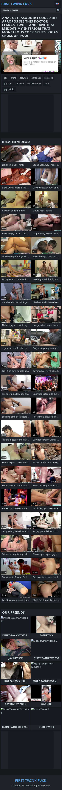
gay (5, 77)
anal (46, 83)
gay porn (19, 83)
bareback (36, 77)
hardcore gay (34, 83)
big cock (48, 77)
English (58, 4)
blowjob (24, 77)
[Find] (58, 10)
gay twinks (9, 89)
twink (13, 77)
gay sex (7, 83)
